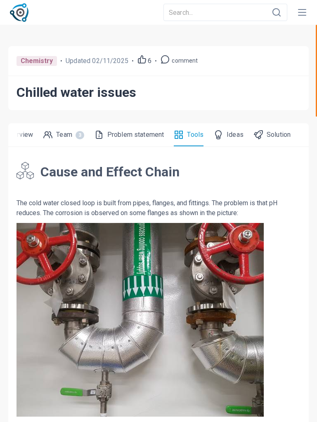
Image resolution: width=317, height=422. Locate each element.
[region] (158, 223)
